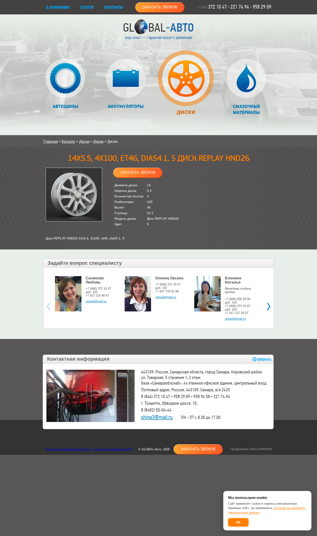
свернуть (264, 359)
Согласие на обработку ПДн (112, 449)
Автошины (65, 107)
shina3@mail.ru (96, 301)
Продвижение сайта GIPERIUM (251, 449)
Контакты (113, 7)
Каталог (68, 142)
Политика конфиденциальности (68, 449)
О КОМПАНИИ (57, 7)
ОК (238, 522)
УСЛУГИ (87, 7)
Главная (50, 142)
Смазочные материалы (246, 110)
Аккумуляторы (126, 107)
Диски (186, 112)
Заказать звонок (159, 7)
